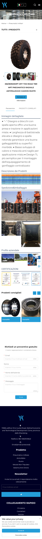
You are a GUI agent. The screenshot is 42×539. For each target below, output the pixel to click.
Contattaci (21, 511)
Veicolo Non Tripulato (21, 465)
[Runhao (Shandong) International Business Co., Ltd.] (4, 5)
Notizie (21, 514)
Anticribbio (21, 458)
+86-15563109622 (24, 439)
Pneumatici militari (16, 23)
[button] (34, 293)
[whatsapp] (39, 266)
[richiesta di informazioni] (39, 261)
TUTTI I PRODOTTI (10, 29)
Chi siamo (21, 508)
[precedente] (3, 76)
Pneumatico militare (21, 455)
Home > (4, 23)
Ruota (21, 461)
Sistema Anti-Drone (21, 468)
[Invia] (21, 494)
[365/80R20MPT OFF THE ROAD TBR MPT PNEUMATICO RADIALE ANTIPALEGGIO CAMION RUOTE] (9, 76)
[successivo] (37, 76)
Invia (21, 397)
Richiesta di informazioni (21, 97)
